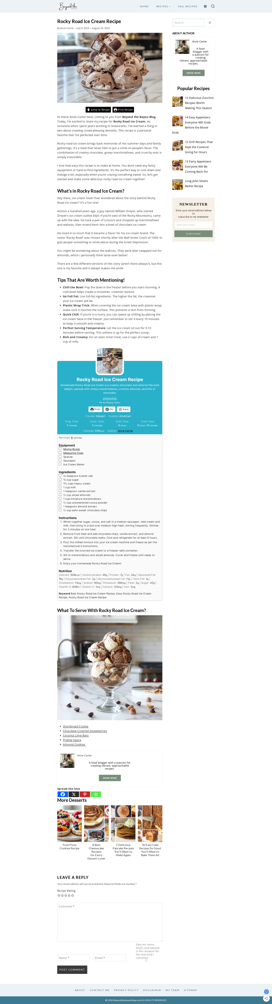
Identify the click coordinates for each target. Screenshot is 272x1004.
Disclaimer (152, 990)
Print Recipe (125, 109)
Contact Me (100, 990)
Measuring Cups (73, 453)
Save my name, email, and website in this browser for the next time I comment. (147, 951)
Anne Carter (67, 28)
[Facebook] (63, 794)
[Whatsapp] (96, 794)
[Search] (210, 22)
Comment (67, 906)
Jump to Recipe (100, 109)
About (80, 990)
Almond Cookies (74, 744)
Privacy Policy (126, 990)
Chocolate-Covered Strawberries (85, 731)
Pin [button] (111, 409)
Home (144, 6)
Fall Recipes (187, 6)
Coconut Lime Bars (76, 735)
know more (110, 778)
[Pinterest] (205, 6)
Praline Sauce (72, 740)
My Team (172, 990)
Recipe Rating (66, 891)
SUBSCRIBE (193, 233)
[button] (104, 398)
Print (97, 409)
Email (100, 958)
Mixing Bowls (71, 449)
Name (64, 958)
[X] (74, 794)
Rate (125, 409)
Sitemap (190, 990)
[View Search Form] (213, 6)
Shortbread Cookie (75, 726)
